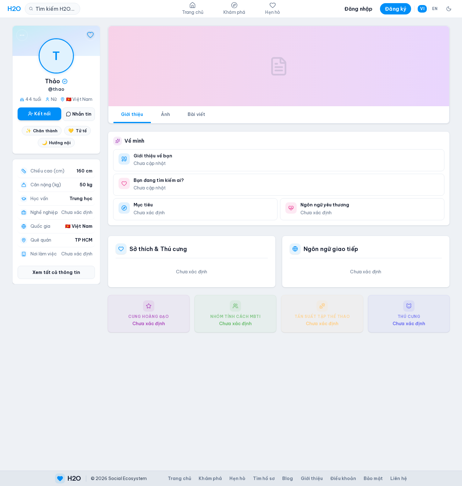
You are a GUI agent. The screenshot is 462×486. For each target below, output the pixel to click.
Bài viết (196, 114)
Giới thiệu (132, 114)
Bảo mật (373, 478)
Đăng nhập (358, 9)
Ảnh (165, 114)
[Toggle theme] (448, 8)
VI (422, 8)
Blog (287, 478)
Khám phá (210, 478)
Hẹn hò (237, 478)
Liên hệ (398, 478)
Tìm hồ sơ (263, 478)
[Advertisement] (279, 396)
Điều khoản (343, 478)
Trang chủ (179, 478)
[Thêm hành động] (22, 35)
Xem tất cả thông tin (56, 272)
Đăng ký (395, 9)
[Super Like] (90, 35)
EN (434, 8)
